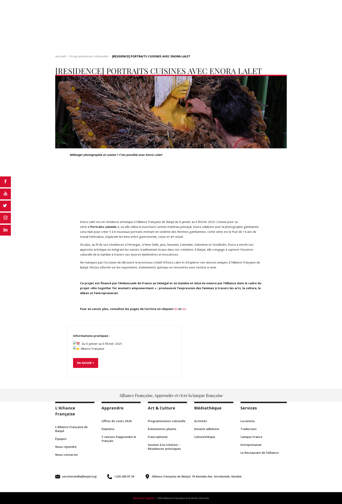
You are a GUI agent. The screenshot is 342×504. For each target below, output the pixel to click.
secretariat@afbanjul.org (79, 476)
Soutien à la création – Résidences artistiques (164, 447)
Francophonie (158, 437)
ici (176, 309)
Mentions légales (144, 498)
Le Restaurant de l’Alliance (259, 453)
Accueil (60, 56)
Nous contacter (66, 455)
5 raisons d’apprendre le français (119, 439)
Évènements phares (162, 429)
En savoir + (85, 363)
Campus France (251, 437)
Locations (247, 421)
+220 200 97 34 (124, 476)
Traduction (248, 429)
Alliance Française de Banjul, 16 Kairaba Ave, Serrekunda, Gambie (197, 476)
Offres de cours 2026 (117, 421)
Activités (200, 421)
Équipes (60, 439)
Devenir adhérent (206, 429)
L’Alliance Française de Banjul (71, 429)
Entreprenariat (251, 445)
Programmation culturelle (88, 56)
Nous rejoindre (66, 447)
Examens (108, 429)
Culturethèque (204, 437)
